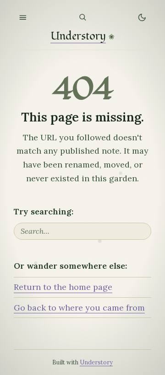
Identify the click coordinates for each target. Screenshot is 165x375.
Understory (78, 36)
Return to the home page (63, 287)
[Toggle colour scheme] (142, 17)
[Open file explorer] (23, 17)
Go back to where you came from (79, 307)
